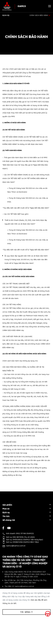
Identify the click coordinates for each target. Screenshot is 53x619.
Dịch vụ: (20, 537)
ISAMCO (22, 5)
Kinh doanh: (20, 533)
